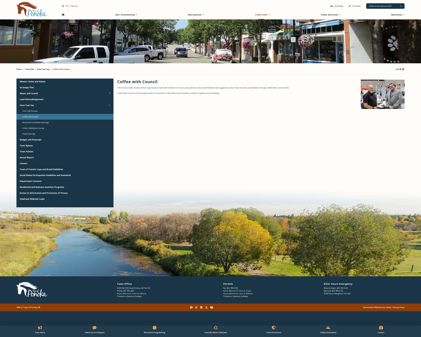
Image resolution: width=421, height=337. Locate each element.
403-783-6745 (232, 288)
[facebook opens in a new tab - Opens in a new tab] (191, 307)
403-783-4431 (128, 291)
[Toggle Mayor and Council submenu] (109, 93)
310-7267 (347, 293)
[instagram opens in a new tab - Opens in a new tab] (196, 307)
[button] (401, 6)
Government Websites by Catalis (377, 307)
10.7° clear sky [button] (71, 6)
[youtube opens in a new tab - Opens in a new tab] (211, 307)
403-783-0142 (342, 288)
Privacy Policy (399, 307)
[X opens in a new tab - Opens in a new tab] (206, 307)
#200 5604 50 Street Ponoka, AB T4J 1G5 (133, 288)
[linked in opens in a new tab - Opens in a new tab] (201, 307)
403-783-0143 (337, 291)
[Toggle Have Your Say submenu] (109, 105)
